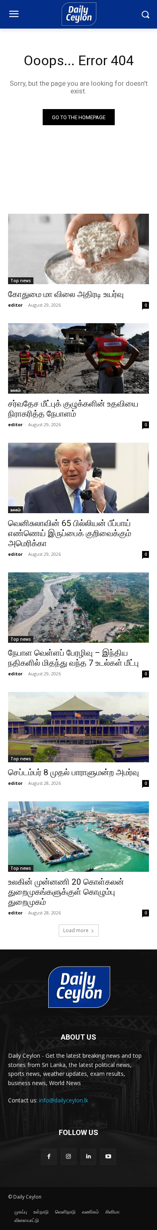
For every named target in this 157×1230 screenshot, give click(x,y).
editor (15, 305)
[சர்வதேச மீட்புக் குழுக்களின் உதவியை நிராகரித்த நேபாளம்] (78, 358)
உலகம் (15, 390)
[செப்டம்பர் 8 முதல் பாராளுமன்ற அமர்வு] (78, 727)
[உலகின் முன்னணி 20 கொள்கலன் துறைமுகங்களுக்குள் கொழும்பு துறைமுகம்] (78, 836)
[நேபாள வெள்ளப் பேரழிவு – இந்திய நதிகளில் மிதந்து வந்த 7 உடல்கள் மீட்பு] (78, 607)
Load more (76, 930)
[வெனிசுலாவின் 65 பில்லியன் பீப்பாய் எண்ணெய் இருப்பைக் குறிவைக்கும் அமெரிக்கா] (78, 478)
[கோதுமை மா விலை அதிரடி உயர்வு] (78, 249)
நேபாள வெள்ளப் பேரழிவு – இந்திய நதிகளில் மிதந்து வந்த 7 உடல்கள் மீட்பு (73, 658)
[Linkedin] (88, 1156)
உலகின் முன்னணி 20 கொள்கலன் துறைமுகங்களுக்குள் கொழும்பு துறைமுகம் (66, 892)
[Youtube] (108, 1156)
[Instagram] (68, 1156)
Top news (20, 280)
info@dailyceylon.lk (63, 1100)
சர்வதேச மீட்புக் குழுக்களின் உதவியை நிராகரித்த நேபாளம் (73, 409)
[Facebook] (49, 1156)
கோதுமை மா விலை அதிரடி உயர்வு (66, 294)
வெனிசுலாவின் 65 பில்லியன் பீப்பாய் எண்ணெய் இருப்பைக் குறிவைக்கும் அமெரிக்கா (69, 533)
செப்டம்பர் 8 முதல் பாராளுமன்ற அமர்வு (73, 772)
